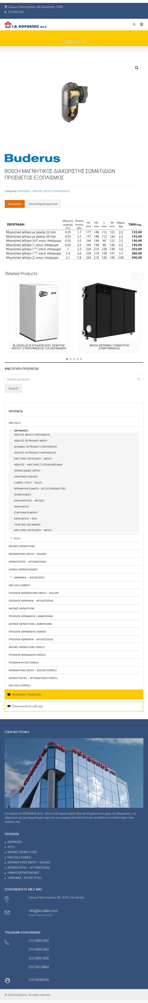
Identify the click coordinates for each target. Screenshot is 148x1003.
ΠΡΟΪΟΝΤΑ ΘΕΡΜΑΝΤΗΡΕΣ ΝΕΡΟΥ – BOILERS (34, 593)
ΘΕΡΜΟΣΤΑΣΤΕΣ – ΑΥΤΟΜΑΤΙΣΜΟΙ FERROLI (33, 678)
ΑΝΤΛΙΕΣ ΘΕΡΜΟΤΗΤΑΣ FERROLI (27, 647)
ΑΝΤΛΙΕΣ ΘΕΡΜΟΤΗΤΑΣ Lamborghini (30, 624)
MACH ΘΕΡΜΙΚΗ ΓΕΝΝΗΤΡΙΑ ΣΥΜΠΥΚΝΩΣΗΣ (39, 347)
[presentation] (134, 276)
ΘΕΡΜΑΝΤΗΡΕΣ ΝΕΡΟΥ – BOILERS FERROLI (33, 670)
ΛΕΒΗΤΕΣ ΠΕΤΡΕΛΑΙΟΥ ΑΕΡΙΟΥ (30, 440)
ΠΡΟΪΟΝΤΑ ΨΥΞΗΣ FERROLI (24, 662)
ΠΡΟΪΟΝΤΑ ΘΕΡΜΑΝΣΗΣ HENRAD (27, 631)
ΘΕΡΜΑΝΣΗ (24, 191)
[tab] (15, 204)
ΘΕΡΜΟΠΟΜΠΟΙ (22, 494)
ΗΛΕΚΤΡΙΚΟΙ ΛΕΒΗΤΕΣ (26, 476)
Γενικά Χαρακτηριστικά (43, 204)
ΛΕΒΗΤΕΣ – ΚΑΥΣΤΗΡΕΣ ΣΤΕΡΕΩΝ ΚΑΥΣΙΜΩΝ (38, 464)
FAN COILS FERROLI (20, 685)
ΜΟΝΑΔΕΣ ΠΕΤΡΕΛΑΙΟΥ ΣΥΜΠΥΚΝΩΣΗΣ (35, 446)
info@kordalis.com (43, 911)
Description (15, 204)
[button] (67, 359)
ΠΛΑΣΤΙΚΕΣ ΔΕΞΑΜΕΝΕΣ (27, 524)
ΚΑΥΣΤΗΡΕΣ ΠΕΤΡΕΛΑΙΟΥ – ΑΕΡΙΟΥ (33, 458)
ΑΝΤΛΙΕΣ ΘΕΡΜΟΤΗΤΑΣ (22, 546)
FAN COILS (15, 422)
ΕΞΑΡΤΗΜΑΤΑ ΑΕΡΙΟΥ (26, 512)
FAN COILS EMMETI (19, 585)
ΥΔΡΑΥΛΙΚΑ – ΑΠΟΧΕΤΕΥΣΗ (29, 577)
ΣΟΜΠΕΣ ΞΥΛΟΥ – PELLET (28, 482)
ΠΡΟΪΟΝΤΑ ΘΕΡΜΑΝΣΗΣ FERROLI (27, 654)
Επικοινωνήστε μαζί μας (27, 706)
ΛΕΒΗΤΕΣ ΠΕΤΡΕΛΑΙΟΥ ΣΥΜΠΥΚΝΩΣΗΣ (35, 452)
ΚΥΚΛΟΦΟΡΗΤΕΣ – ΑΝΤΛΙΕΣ (29, 500)
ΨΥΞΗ (17, 538)
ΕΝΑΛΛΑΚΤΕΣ (21, 506)
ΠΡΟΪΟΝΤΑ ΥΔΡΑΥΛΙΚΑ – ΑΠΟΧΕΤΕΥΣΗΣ (31, 600)
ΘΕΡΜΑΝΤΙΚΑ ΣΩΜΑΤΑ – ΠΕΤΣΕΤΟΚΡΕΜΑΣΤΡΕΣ (40, 488)
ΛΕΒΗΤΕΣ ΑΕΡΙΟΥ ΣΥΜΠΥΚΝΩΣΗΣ (51, 191)
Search (13, 388)
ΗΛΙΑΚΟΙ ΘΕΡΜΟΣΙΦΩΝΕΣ (23, 569)
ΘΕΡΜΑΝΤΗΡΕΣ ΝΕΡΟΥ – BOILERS (28, 554)
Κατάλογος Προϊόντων (26, 694)
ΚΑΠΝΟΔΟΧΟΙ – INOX (25, 518)
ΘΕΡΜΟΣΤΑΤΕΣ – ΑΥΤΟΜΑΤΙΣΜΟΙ (27, 561)
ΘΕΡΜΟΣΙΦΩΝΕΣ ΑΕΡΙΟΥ (27, 470)
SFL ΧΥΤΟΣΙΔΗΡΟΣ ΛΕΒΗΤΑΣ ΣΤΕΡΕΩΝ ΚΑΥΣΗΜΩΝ (109, 347)
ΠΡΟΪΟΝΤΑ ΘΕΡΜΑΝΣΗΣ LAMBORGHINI (31, 616)
